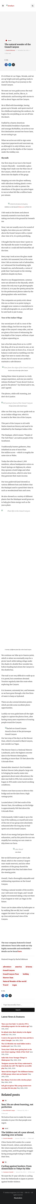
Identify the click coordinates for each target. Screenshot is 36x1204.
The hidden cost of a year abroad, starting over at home (17, 1133)
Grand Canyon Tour (11, 974)
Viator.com (21, 207)
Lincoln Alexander (8, 1138)
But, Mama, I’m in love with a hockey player (16, 1080)
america (18, 967)
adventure (7, 967)
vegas (14, 985)
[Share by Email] (13, 64)
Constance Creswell (8, 1172)
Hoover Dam (8, 978)
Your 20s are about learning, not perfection (17, 1105)
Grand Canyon (9, 970)
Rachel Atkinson (10, 50)
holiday (26, 974)
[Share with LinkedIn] (9, 64)
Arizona (29, 967)
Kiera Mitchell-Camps (9, 1110)
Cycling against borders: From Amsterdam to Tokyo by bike (16, 1167)
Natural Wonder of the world (14, 981)
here (20, 951)
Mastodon (18, 1198)
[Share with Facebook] (6, 64)
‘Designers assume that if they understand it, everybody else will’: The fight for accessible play (16, 1066)
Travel (5, 985)
